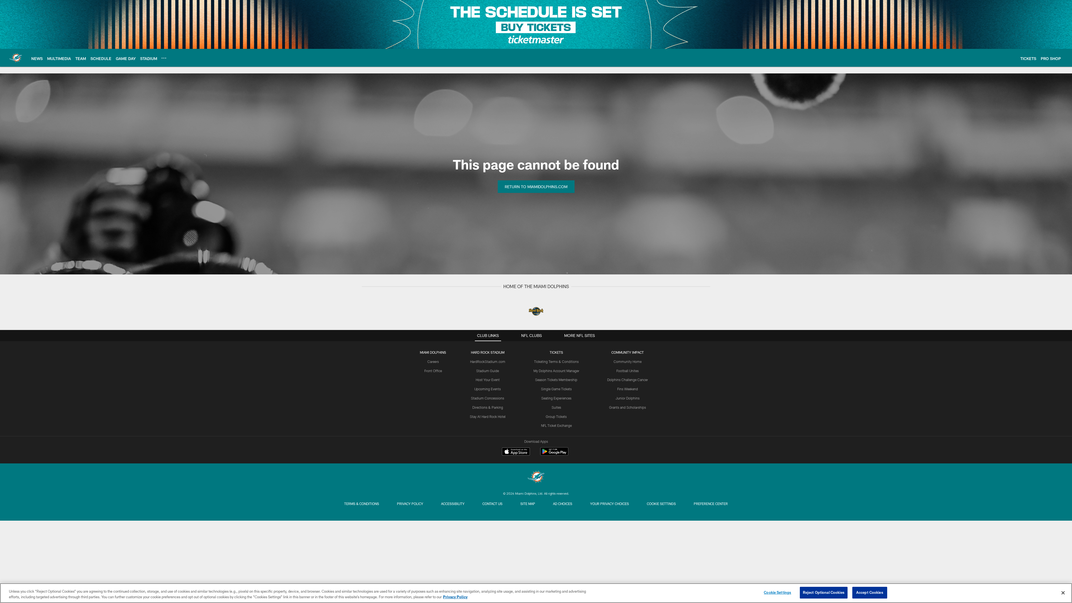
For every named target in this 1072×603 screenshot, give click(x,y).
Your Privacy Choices (609, 504)
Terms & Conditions (361, 504)
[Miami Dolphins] (536, 477)
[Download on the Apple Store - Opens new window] (516, 452)
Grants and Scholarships (627, 407)
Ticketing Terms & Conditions (556, 361)
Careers (433, 361)
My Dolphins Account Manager (556, 371)
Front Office (433, 371)
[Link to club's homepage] (15, 57)
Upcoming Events (487, 389)
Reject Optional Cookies (823, 592)
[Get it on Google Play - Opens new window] (554, 454)
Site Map (527, 504)
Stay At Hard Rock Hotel (488, 416)
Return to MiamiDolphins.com (536, 186)
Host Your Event (488, 380)
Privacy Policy (410, 504)
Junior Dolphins (628, 398)
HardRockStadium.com (487, 361)
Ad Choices (562, 504)
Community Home (628, 361)
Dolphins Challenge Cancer (627, 380)
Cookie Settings (661, 504)
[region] (536, 593)
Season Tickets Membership (556, 380)
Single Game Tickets (556, 389)
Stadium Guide (487, 371)
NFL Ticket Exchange (556, 425)
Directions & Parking (487, 407)
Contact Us (492, 504)
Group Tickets (556, 416)
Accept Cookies (869, 592)
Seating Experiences (556, 398)
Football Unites (627, 371)
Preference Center (711, 504)
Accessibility (453, 504)
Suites (556, 407)
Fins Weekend (627, 389)
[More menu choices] (164, 58)
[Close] (1063, 593)
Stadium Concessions (487, 398)
